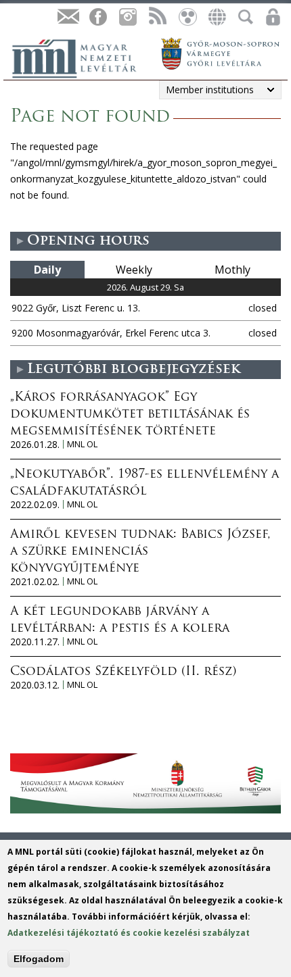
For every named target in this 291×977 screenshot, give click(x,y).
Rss (157, 17)
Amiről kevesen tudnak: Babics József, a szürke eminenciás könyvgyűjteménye (140, 552)
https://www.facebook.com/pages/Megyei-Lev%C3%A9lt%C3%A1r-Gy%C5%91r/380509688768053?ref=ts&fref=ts (97, 17)
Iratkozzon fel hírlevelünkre (68, 17)
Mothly (232, 269)
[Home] (81, 57)
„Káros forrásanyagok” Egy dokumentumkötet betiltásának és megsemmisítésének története (130, 415)
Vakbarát (187, 17)
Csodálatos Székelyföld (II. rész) (123, 672)
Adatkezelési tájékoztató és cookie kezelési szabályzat (128, 932)
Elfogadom (39, 958)
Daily (47, 269)
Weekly (134, 269)
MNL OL (82, 444)
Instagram (127, 17)
